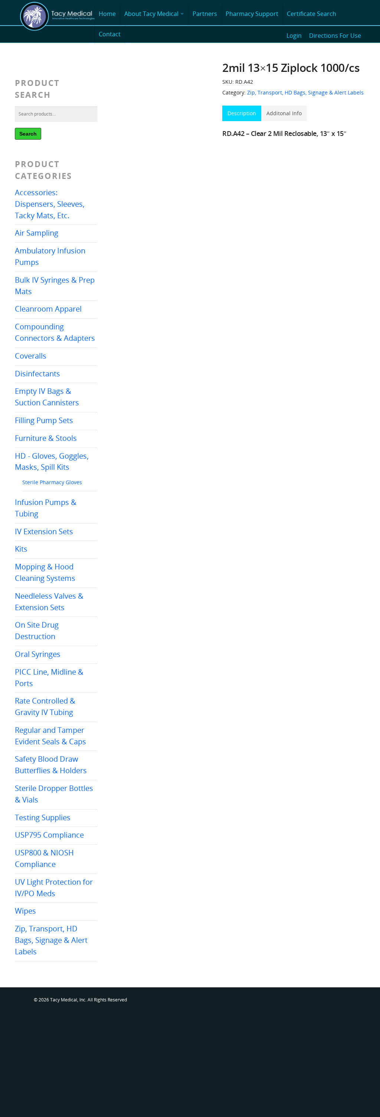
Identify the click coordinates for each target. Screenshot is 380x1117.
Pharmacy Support (252, 14)
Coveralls (30, 356)
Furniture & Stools (46, 438)
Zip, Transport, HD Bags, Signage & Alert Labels (51, 940)
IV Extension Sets (44, 531)
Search (28, 134)
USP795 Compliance (49, 835)
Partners (205, 14)
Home (107, 14)
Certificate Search (311, 14)
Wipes (25, 911)
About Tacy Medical (151, 14)
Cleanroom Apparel (48, 309)
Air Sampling (36, 233)
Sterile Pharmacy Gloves (52, 482)
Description (241, 113)
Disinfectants (37, 374)
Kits (21, 549)
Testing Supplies (43, 817)
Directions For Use (335, 35)
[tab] (241, 114)
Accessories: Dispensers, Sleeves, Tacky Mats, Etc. (50, 203)
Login (294, 35)
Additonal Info (284, 113)
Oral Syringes (37, 654)
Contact (110, 34)
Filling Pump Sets (44, 420)
